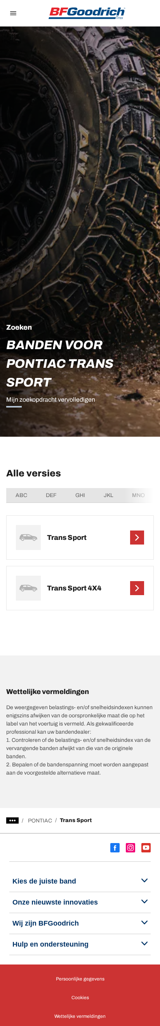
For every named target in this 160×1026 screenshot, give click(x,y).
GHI (80, 495)
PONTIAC (40, 821)
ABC (21, 495)
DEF (51, 495)
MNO (138, 495)
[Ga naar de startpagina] (87, 13)
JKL (108, 495)
